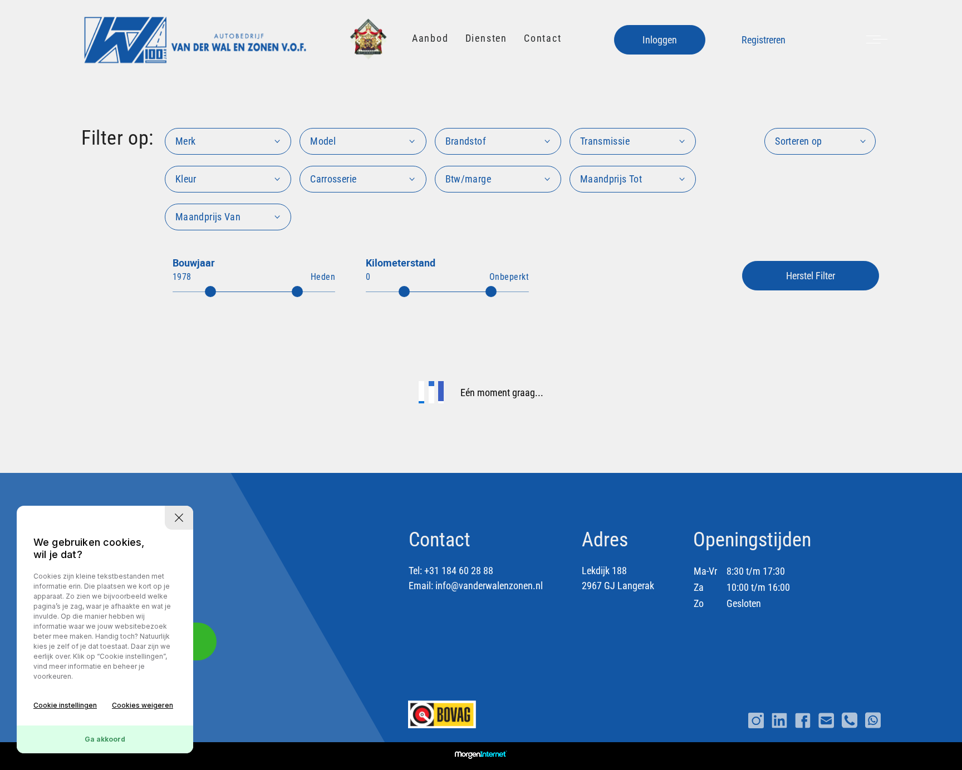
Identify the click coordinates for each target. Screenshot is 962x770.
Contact (543, 38)
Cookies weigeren (142, 705)
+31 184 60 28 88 (458, 570)
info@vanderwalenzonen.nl (489, 585)
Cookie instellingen (65, 705)
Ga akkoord (105, 739)
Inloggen (659, 40)
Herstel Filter (810, 276)
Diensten (486, 38)
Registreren (764, 40)
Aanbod (430, 38)
